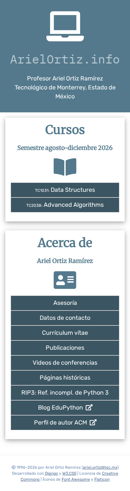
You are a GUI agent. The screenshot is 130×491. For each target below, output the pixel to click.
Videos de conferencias (65, 362)
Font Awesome (76, 479)
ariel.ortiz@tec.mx (100, 467)
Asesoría (65, 303)
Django (51, 473)
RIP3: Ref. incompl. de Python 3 (65, 392)
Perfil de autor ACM (62, 422)
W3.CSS (69, 473)
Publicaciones (65, 347)
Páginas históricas (65, 377)
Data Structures (65, 189)
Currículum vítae (65, 332)
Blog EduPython (62, 407)
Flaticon (102, 479)
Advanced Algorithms (65, 204)
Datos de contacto (65, 317)
